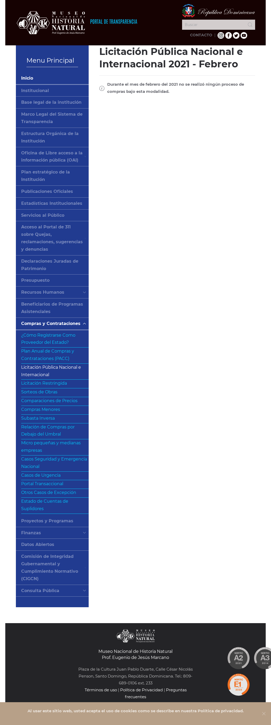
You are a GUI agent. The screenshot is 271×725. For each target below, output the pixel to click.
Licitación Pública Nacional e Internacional (51, 371)
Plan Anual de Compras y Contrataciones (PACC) (47, 355)
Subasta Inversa (38, 418)
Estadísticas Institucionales (51, 203)
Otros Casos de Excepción (48, 492)
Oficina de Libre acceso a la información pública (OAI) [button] (52, 156)
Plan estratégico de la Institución (45, 176)
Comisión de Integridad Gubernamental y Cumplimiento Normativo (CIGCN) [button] (49, 567)
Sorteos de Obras (39, 391)
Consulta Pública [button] (40, 590)
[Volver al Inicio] (77, 22)
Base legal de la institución (51, 102)
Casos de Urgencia (41, 475)
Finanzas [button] (31, 532)
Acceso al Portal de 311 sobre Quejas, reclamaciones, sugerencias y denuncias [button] (52, 237)
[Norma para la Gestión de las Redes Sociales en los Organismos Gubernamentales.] (238, 684)
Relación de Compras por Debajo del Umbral (48, 430)
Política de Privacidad (141, 689)
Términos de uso (101, 689)
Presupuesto (35, 280)
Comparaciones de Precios (49, 400)
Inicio (27, 78)
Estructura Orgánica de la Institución (50, 137)
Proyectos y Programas (47, 520)
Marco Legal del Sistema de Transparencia (52, 118)
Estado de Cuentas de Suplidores (44, 505)
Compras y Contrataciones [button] (50, 323)
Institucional (35, 90)
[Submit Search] (250, 25)
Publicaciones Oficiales (47, 191)
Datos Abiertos (37, 544)
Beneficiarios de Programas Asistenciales (52, 308)
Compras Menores (40, 409)
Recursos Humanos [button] (42, 292)
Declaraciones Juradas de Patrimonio (49, 265)
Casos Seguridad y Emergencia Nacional (54, 463)
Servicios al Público (42, 215)
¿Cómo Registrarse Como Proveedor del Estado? (48, 339)
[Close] (264, 713)
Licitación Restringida (44, 383)
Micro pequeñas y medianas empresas (51, 446)
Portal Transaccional (42, 483)
